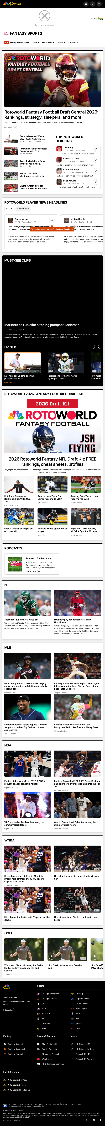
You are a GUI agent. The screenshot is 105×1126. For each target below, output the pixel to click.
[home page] (12, 4)
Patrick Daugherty (11, 505)
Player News (47, 42)
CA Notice (27, 1106)
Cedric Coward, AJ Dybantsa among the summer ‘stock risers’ (75, 823)
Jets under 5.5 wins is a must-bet (21, 619)
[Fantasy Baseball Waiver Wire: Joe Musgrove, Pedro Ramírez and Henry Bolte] (77, 707)
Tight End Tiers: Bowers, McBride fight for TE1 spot (84, 530)
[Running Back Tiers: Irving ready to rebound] (86, 484)
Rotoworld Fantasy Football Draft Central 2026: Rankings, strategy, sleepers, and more (51, 114)
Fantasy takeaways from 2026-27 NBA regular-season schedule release (24, 782)
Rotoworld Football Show (38, 558)
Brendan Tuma (9, 693)
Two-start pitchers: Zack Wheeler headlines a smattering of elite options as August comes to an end (33, 162)
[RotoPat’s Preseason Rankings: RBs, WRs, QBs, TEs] (19, 484)
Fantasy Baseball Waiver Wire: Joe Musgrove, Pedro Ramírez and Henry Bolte (76, 726)
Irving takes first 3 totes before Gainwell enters (75, 187)
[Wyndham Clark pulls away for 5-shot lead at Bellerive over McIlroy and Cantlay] (24, 949)
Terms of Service (39, 1106)
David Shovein (25, 166)
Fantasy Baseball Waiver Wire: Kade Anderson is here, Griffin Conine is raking (32, 137)
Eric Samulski (37, 141)
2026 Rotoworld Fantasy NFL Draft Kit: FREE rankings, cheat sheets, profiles (52, 461)
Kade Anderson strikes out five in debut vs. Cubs (76, 176)
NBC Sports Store (45, 1104)
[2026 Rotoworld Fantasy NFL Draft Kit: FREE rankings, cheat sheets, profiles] (52, 426)
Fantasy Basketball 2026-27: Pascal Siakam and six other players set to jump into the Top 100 (77, 784)
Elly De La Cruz (71, 158)
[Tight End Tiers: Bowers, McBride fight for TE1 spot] (86, 516)
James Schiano (25, 141)
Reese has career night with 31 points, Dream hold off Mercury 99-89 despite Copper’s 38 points (24, 879)
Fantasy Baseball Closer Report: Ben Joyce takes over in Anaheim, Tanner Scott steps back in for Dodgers (76, 686)
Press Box (56, 1104)
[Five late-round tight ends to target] (52, 516)
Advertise (6, 1104)
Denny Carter (43, 535)
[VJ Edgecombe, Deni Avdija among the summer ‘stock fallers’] (27, 805)
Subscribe (9, 1010)
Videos (60, 42)
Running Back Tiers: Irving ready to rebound (84, 497)
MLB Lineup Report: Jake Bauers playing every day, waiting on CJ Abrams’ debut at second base (26, 686)
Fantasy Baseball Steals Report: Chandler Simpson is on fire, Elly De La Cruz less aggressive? (25, 727)
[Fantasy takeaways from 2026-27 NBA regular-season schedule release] (27, 764)
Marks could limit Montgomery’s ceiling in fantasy (32, 174)
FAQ (35, 1104)
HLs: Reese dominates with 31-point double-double (27, 918)
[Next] (98, 347)
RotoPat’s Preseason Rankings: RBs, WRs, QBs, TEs (17, 499)
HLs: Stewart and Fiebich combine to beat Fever (75, 918)
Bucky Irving (69, 180)
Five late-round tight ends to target (52, 530)
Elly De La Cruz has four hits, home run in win (74, 165)
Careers (14, 1104)
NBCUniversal (18, 1110)
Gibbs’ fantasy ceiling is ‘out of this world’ (18, 530)
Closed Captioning (25, 1104)
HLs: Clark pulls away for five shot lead (65, 966)
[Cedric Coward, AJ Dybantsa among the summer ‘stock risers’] (77, 805)
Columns (72, 42)
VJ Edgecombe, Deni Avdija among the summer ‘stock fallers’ (24, 823)
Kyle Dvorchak (43, 503)
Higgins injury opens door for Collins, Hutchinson (72, 621)
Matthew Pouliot (60, 731)
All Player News (23, 209)
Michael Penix (78, 219)
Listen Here (31, 571)
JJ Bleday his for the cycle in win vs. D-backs (75, 154)
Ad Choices (65, 1104)
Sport (35, 42)
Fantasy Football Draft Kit (16, 42)
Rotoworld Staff (10, 127)
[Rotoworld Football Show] (15, 564)
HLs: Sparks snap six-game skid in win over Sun (76, 877)
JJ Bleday (68, 147)
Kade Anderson (71, 169)
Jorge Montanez (60, 693)
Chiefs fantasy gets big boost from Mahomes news (33, 187)
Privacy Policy (76, 1104)
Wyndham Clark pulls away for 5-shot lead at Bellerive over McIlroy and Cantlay (23, 968)
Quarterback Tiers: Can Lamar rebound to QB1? (50, 497)
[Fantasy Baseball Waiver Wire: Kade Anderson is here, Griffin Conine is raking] (11, 139)
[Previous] (94, 347)
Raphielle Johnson (11, 788)
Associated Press (11, 885)
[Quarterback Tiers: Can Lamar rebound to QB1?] (52, 484)
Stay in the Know (10, 997)
